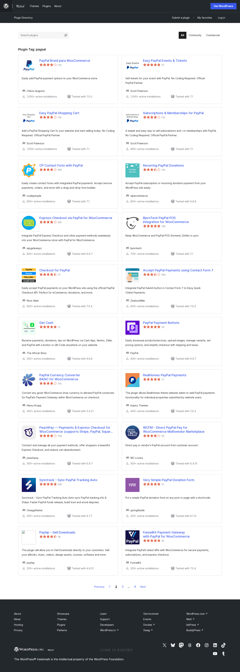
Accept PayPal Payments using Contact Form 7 (178, 270)
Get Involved (150, 613)
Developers (107, 624)
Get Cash (46, 323)
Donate (149, 624)
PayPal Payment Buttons (161, 323)
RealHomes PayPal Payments (164, 375)
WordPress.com (197, 613)
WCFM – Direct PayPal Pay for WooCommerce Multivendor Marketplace (174, 429)
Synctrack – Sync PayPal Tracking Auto (68, 480)
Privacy (18, 630)
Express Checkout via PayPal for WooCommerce (75, 218)
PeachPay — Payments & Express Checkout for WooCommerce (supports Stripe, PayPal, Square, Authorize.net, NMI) (76, 430)
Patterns (62, 630)
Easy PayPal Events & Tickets (165, 60)
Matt (190, 619)
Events (147, 619)
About (17, 613)
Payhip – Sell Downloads (57, 532)
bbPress (192, 624)
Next (143, 586)
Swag (148, 630)
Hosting (18, 624)
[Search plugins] (65, 35)
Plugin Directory (23, 17)
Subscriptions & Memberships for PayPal (173, 113)
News (17, 619)
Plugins (61, 624)
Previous (99, 586)
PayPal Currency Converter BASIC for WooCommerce (59, 377)
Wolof (51, 650)
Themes (62, 619)
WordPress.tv (109, 630)
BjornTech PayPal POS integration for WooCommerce (166, 220)
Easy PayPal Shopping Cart (59, 113)
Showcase (63, 613)
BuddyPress (194, 630)
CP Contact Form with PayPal (61, 165)
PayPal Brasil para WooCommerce (64, 60)
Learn (103, 613)
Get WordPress (223, 6)
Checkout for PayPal (54, 270)
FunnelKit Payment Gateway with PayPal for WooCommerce (166, 534)
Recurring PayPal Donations (163, 165)
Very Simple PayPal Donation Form (168, 480)
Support (105, 619)
